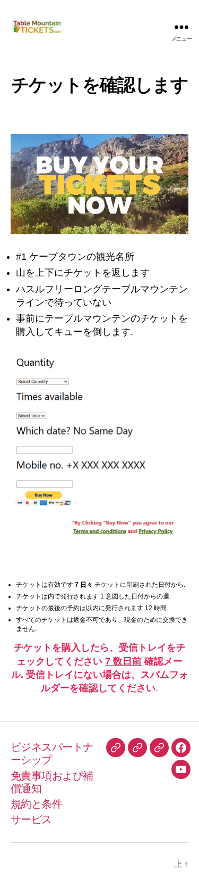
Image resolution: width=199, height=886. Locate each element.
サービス (31, 819)
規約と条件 (36, 804)
